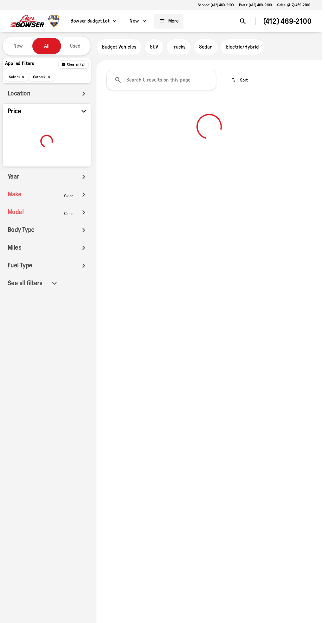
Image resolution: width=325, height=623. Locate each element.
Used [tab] (75, 46)
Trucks (179, 47)
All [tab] (47, 46)
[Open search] (243, 21)
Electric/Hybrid (242, 47)
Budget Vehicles (119, 47)
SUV (154, 47)
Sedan (206, 47)
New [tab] (18, 46)
